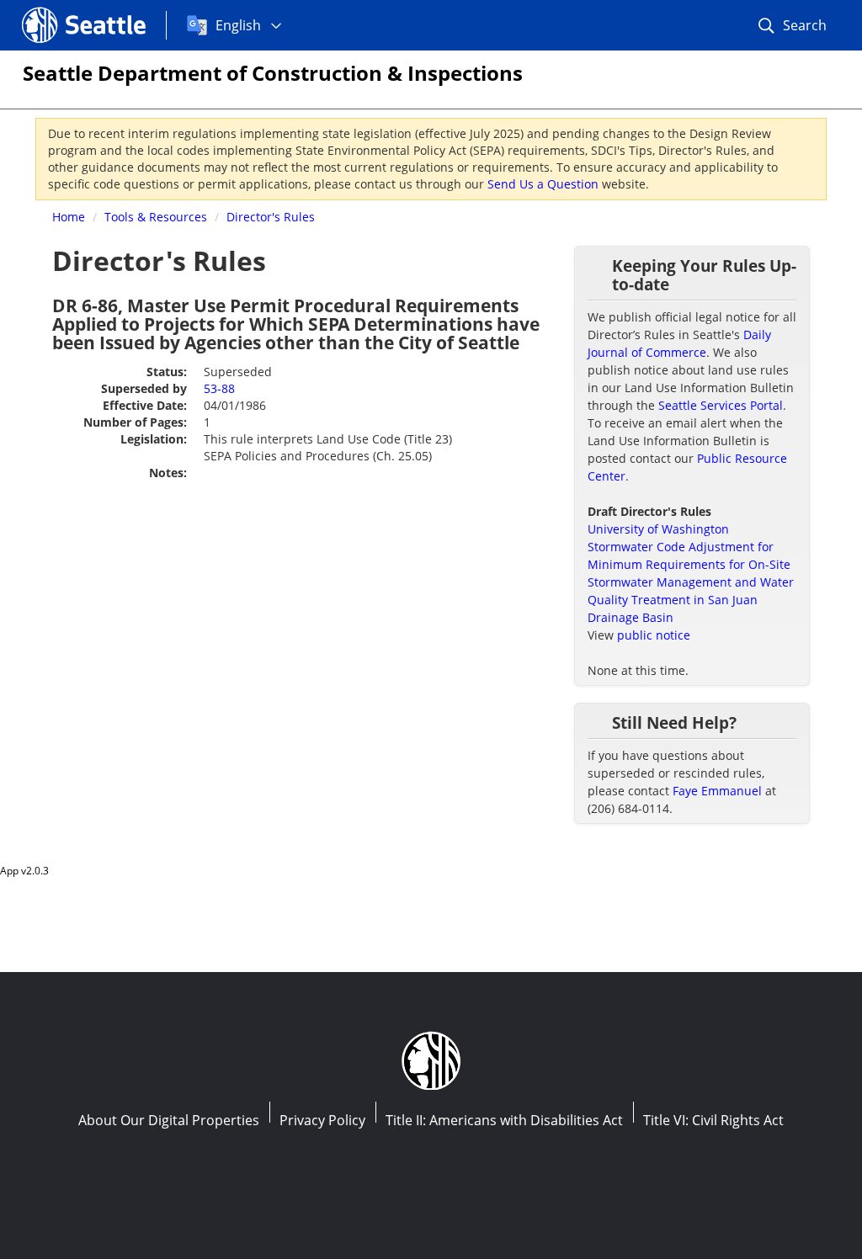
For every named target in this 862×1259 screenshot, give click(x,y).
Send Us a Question (543, 184)
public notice (653, 635)
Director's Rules (270, 217)
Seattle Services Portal (720, 405)
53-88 (219, 388)
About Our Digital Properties (168, 1120)
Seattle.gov (58, 9)
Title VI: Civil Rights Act (713, 1120)
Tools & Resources (155, 217)
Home (68, 217)
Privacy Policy (322, 1120)
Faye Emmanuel (717, 791)
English (238, 25)
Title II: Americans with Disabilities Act (504, 1120)
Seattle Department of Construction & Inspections (273, 73)
